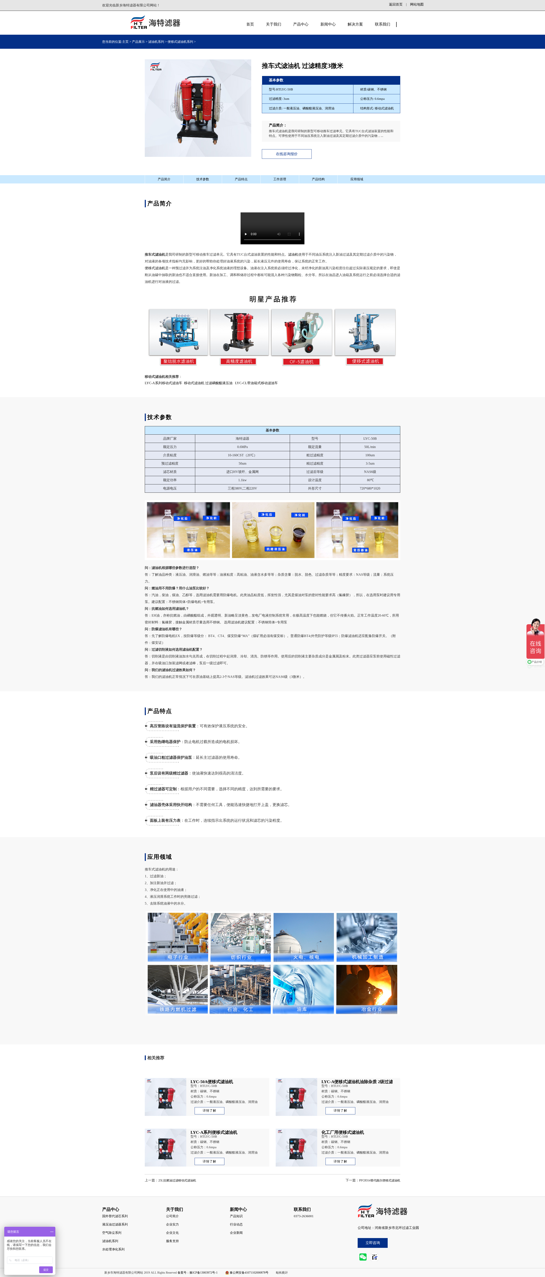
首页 (250, 24)
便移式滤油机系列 (180, 41)
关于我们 (273, 24)
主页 (125, 41)
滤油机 (293, 254)
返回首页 (396, 4)
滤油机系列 (156, 41)
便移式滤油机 (155, 268)
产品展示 (138, 41)
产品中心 (300, 24)
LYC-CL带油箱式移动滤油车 (256, 383)
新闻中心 (328, 24)
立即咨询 (373, 1243)
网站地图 (417, 4)
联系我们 (382, 24)
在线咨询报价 (287, 154)
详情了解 (209, 1110)
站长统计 (282, 1272)
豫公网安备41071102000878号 (249, 1272)
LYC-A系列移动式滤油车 (163, 383)
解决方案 (355, 24)
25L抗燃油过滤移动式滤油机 (177, 1180)
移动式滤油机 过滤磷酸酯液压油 (208, 383)
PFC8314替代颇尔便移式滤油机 (379, 1180)
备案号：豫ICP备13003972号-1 (198, 1272)
